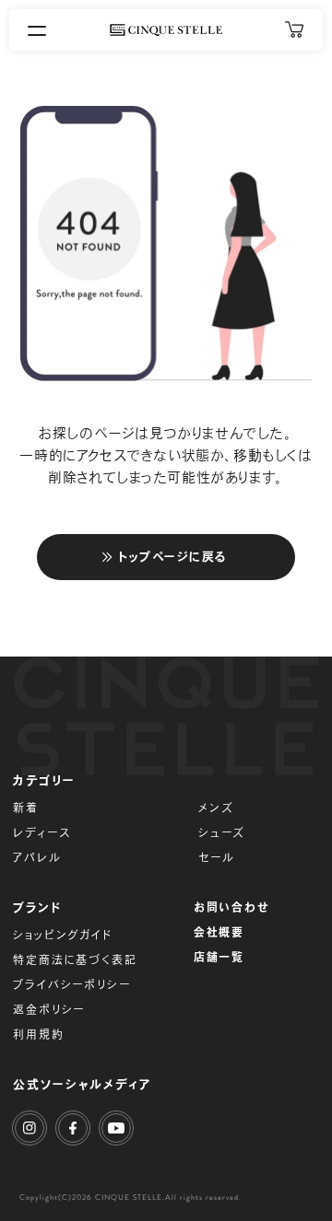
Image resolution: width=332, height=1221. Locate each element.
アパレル (37, 857)
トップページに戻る (173, 557)
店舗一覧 (219, 956)
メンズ (215, 807)
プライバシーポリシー (71, 984)
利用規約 (38, 1034)
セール (216, 857)
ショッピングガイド (62, 934)
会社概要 (219, 931)
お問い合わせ (232, 907)
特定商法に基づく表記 (74, 959)
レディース (41, 832)
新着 (26, 807)
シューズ (221, 832)
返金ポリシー (49, 1009)
